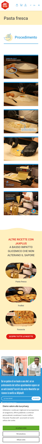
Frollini (21, 306)
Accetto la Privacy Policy (9, 402)
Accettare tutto (21, 428)
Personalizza (21, 434)
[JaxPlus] (5, 5)
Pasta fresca (21, 282)
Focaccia (21, 329)
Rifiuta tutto (21, 440)
